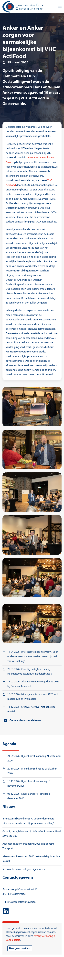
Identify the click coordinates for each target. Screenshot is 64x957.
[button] (60, 6)
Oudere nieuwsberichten (23, 720)
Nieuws (8, 807)
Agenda (9, 744)
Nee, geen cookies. (19, 948)
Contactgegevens (17, 878)
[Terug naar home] (23, 6)
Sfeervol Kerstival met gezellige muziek (23, 869)
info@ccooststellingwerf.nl (21, 902)
